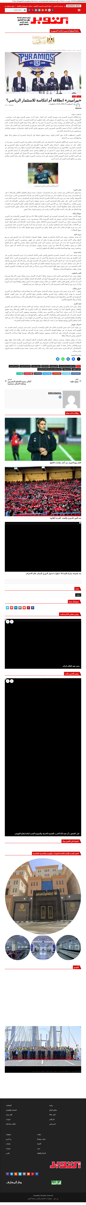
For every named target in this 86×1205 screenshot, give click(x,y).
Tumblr (37, 373)
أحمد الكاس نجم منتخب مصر (67, 366)
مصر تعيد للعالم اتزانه (71, 666)
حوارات (8, 1119)
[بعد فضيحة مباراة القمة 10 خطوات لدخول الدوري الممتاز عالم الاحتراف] (43, 547)
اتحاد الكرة (45, 366)
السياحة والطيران (11, 1110)
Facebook (75, 373)
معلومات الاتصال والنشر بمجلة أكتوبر (40, 1198)
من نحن (55, 1198)
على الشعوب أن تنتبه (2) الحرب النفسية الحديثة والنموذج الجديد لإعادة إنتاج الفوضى (47, 833)
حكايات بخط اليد (11, 1124)
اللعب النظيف (76, 369)
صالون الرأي (53, 1110)
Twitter (65, 373)
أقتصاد (39, 1144)
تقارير (8, 1153)
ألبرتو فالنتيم (53, 366)
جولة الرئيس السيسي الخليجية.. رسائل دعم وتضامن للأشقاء (56, 6)
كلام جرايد (9, 1115)
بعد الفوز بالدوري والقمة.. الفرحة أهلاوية (65, 518)
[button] (43, 896)
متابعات (8, 1144)
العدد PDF (52, 1115)
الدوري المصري (14, 366)
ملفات (39, 1134)
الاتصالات (9, 1105)
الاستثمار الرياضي (25, 366)
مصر (38, 1148)
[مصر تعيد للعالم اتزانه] (43, 644)
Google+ (56, 373)
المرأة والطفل (41, 1153)
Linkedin (46, 373)
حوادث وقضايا (41, 1139)
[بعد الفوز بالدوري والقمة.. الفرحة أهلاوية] (43, 491)
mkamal (78, 108)
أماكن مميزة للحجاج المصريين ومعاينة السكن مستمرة (19, 382)
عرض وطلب (66, 369)
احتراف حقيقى (36, 366)
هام (74, 96)
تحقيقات (8, 1134)
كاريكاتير (52, 1119)
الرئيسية (79, 50)
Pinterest (27, 373)
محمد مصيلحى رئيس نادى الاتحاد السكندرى (49, 369)
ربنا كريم (8, 1139)
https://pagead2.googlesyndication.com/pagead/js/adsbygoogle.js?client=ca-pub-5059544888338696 (49, 1)
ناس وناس (52, 1124)
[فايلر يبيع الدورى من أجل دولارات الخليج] (43, 439)
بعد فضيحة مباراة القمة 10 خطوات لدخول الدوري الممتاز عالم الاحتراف (53, 573)
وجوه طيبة (74, 381)
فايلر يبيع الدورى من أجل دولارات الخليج (65, 462)
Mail (18, 373)
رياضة (74, 50)
